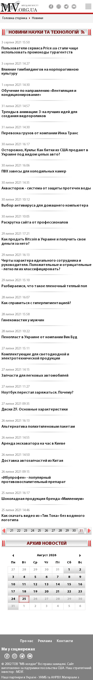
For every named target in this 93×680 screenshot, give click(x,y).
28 (60, 531)
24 (32, 531)
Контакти (65, 641)
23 (25, 531)
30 (74, 531)
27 (53, 531)
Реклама (45, 641)
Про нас (26, 641)
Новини (37, 18)
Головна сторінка (14, 18)
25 (39, 531)
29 (67, 531)
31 (81, 531)
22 (18, 531)
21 (11, 531)
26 (46, 531)
